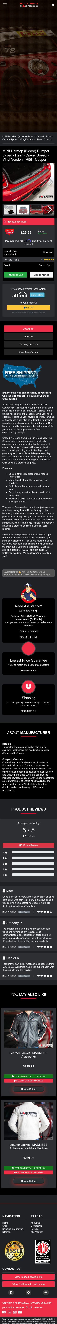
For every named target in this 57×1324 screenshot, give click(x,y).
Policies (34, 1228)
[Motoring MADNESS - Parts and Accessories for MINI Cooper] (29, 5)
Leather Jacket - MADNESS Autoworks (29, 1054)
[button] (51, 182)
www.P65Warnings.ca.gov (38, 574)
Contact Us (36, 1225)
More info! (48, 252)
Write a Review (30, 845)
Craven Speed (46, 265)
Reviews (28, 336)
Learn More (37, 294)
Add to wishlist (41, 274)
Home (5, 1222)
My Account (37, 1231)
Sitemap (6, 1231)
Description (28, 328)
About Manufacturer (29, 352)
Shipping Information (12, 1228)
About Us (35, 1222)
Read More (28, 670)
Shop (5, 1225)
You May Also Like (28, 344)
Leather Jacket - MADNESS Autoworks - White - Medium (29, 1146)
